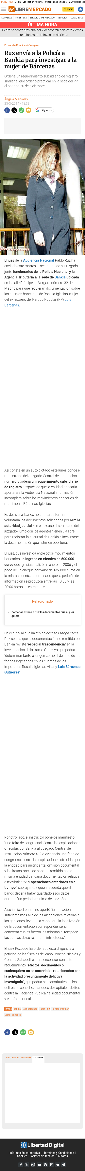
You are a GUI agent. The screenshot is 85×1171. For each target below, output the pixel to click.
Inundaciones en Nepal (55, 2)
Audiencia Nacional (38, 260)
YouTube (39, 1164)
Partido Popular (60, 1008)
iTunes (63, 1164)
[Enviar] (21, 110)
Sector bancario (13, 1014)
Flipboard (51, 1164)
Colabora (68, 9)
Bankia (60, 277)
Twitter (27, 1164)
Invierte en (21, 17)
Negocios (62, 17)
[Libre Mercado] (30, 9)
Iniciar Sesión (80, 9)
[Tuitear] (14, 110)
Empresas (6, 17)
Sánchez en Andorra (33, 2)
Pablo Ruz (44, 1008)
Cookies (22, 1156)
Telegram (57, 1164)
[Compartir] (7, 110)
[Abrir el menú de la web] (4, 9)
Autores (63, 1156)
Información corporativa (24, 1153)
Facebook (20, 1164)
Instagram (33, 1164)
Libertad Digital (42, 1145)
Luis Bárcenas (30, 1008)
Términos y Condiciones (59, 1153)
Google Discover (45, 1164)
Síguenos (46, 110)
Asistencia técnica (42, 1156)
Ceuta (18, 2)
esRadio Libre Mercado (42, 17)
